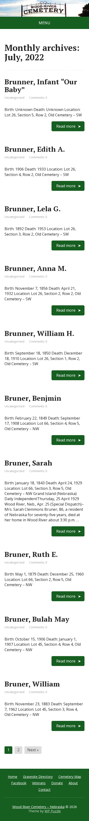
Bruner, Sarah (28, 463)
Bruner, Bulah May (37, 619)
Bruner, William (32, 684)
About (73, 783)
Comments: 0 (38, 98)
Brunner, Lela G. (33, 208)
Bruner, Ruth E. (31, 554)
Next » (33, 749)
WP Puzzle (53, 811)
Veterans (39, 783)
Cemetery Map (69, 776)
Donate (57, 783)
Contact (44, 789)
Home (12, 776)
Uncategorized (14, 98)
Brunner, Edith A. (35, 149)
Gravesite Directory (38, 776)
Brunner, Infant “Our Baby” (41, 85)
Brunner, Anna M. (36, 268)
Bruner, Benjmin (33, 398)
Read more (65, 126)
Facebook (18, 783)
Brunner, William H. (39, 333)
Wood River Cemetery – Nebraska (38, 807)
